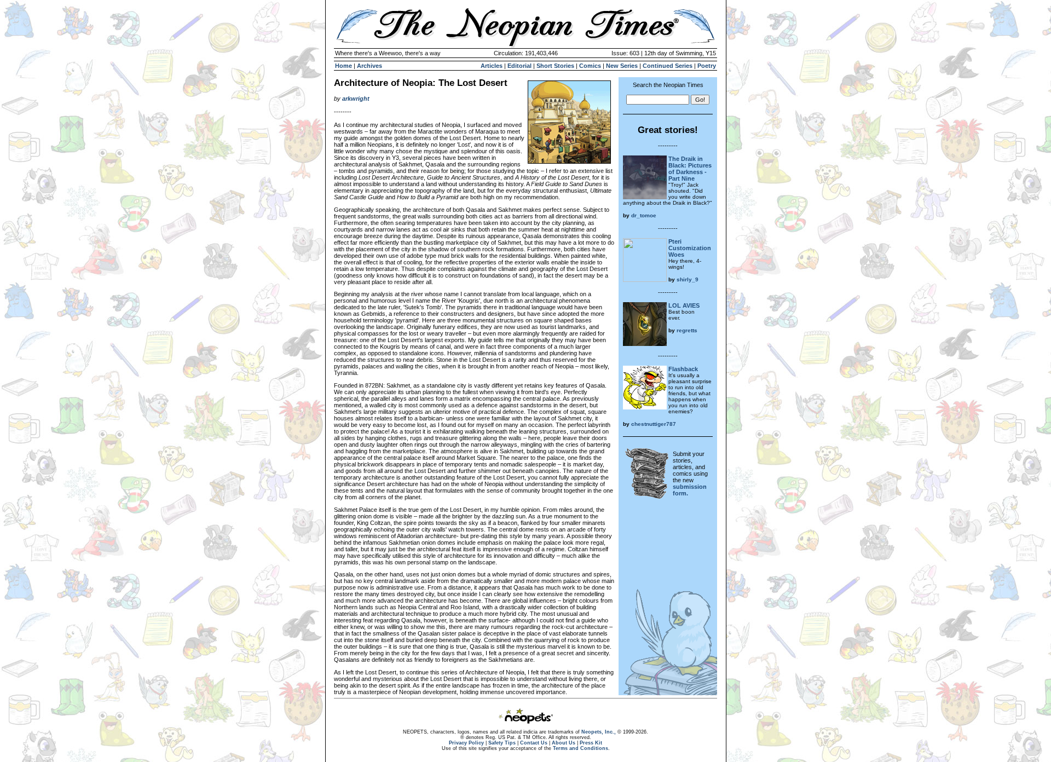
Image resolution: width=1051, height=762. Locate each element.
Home (343, 65)
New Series (622, 65)
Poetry (706, 65)
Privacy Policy (466, 743)
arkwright (355, 98)
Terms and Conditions (580, 748)
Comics (590, 65)
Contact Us (533, 743)
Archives (369, 65)
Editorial (519, 65)
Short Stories (555, 65)
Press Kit (591, 743)
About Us (563, 743)
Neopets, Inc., (598, 732)
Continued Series (667, 65)
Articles (492, 65)
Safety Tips (502, 743)
